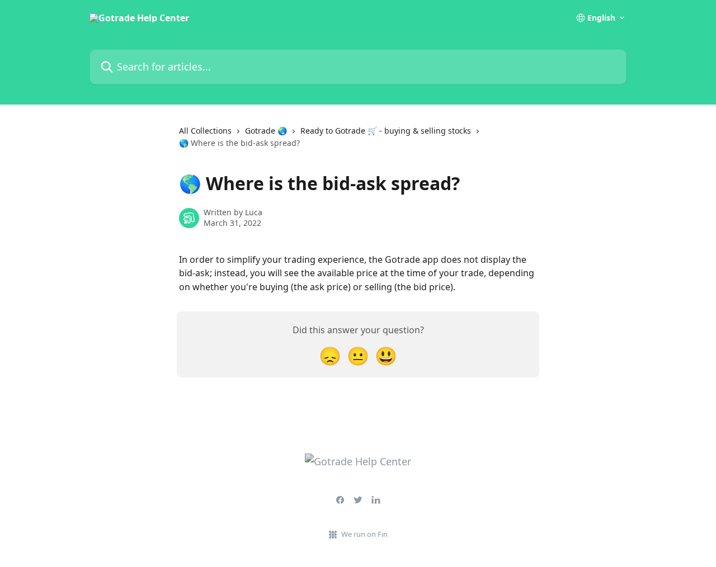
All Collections (205, 130)
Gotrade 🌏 (266, 130)
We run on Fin (364, 534)
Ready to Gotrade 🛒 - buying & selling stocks (385, 130)
